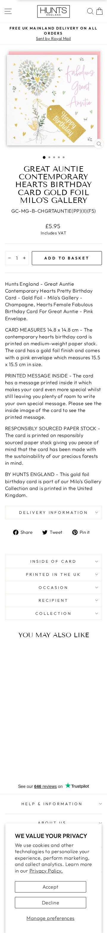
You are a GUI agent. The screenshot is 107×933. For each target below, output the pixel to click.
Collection (53, 613)
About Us (52, 822)
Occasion (53, 587)
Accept (50, 887)
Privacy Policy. (46, 870)
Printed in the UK (53, 574)
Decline (50, 902)
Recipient (53, 600)
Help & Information (52, 803)
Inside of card (53, 561)
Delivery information (53, 512)
